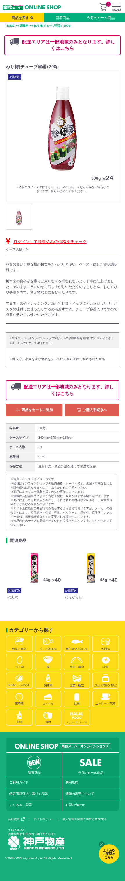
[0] (103, 7)
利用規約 (71, 782)
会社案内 (14, 819)
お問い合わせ (75, 804)
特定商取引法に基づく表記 (28, 793)
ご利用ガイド (18, 782)
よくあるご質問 (20, 804)
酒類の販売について (79, 793)
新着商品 (63, 18)
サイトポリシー (43, 819)
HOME (10, 25)
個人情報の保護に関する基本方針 (84, 819)
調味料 (24, 25)
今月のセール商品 (101, 18)
